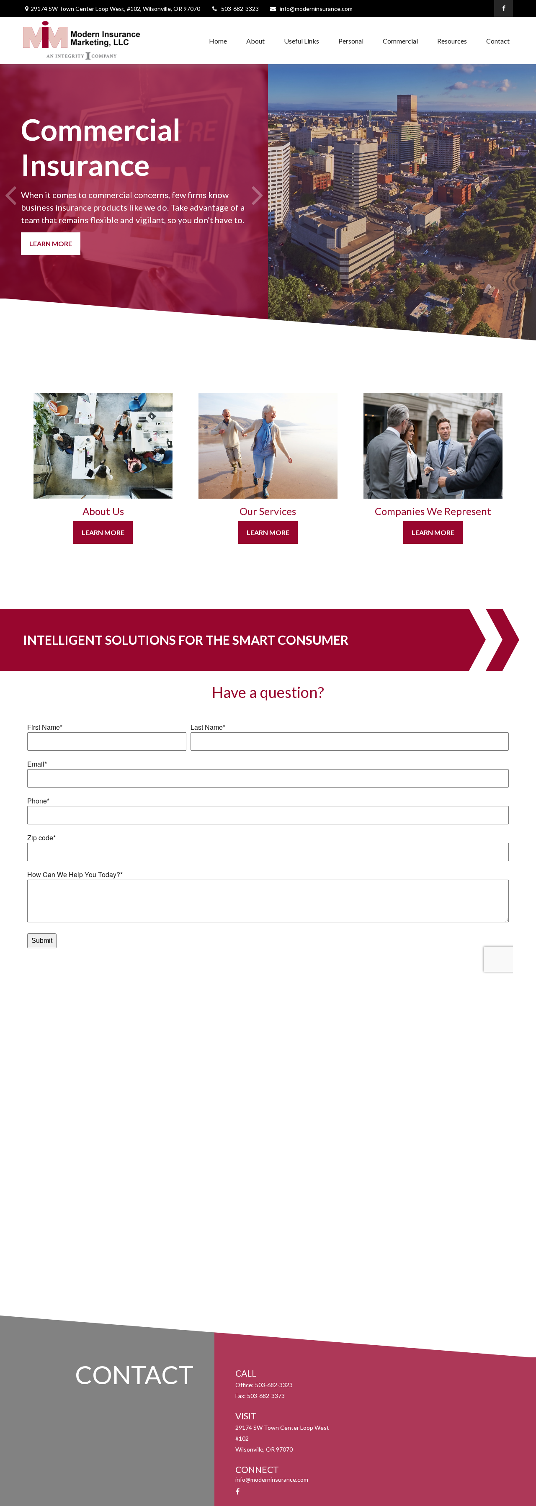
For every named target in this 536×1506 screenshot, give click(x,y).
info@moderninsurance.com (316, 8)
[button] (218, 40)
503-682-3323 (240, 8)
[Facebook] (503, 8)
